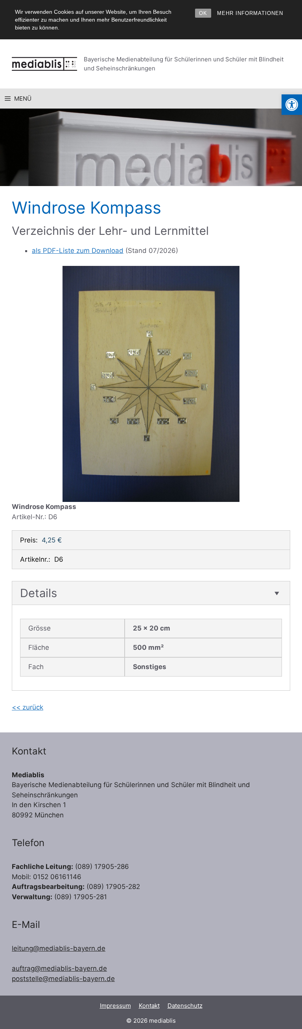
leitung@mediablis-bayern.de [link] (58, 948)
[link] (292, 104)
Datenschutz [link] (185, 1005)
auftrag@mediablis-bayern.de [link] (59, 968)
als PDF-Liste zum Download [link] (77, 250)
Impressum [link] (115, 1005)
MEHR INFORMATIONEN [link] (250, 13)
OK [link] (203, 13)
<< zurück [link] (27, 707)
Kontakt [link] (149, 1005)
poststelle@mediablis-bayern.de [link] (63, 979)
